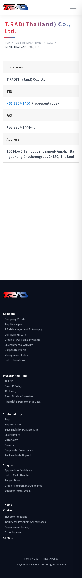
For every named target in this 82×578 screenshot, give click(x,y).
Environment (12, 435)
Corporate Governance (19, 450)
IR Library (10, 391)
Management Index (16, 355)
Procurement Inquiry (17, 527)
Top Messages (13, 324)
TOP (7, 42)
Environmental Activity (19, 345)
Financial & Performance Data (23, 401)
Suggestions (12, 480)
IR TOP (9, 381)
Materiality (11, 440)
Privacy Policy (50, 558)
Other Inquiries (14, 532)
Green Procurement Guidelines (23, 485)
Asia (50, 42)
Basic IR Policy (13, 386)
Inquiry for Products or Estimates (25, 522)
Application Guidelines (18, 470)
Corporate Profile (15, 350)
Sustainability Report (18, 455)
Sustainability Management (21, 429)
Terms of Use (31, 558)
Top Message (13, 424)
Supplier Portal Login (18, 490)
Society (9, 445)
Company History (15, 334)
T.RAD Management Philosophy (24, 329)
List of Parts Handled (17, 475)
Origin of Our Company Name (22, 339)
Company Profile (15, 319)
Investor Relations (16, 517)
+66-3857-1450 (18, 103)
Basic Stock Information (19, 396)
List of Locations (29, 42)
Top (7, 419)
